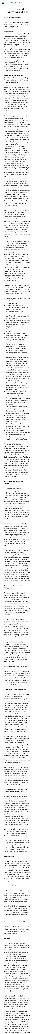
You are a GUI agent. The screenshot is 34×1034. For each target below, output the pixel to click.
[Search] (31, 3)
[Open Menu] (3, 3)
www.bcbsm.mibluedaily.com (13, 34)
